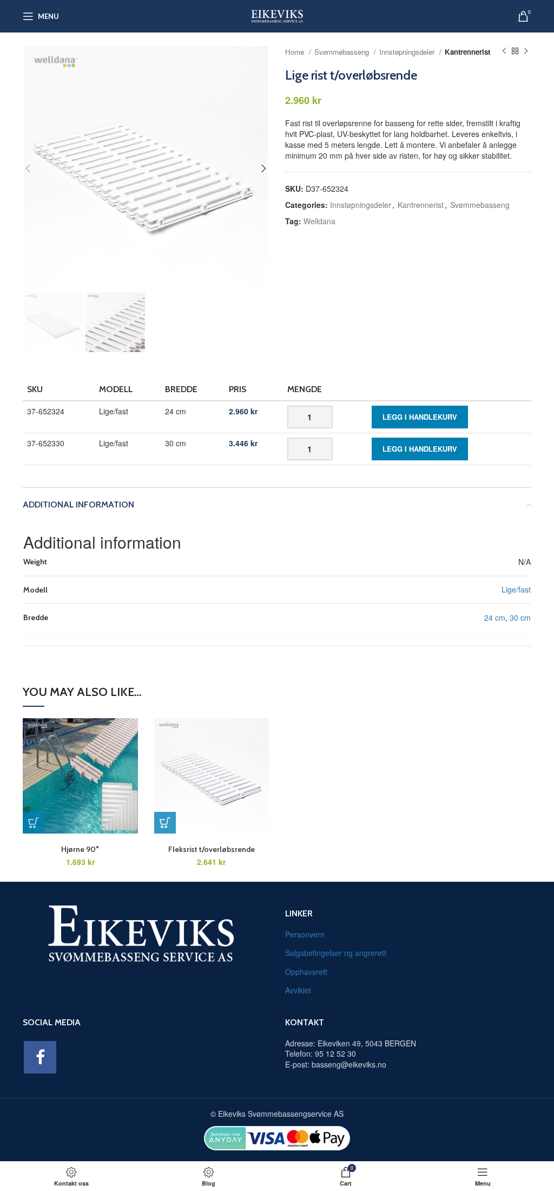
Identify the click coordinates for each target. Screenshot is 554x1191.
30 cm (520, 617)
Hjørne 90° (80, 849)
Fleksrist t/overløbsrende (211, 849)
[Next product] (525, 51)
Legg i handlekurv (419, 417)
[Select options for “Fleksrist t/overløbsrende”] (165, 823)
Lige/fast (516, 589)
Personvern (305, 934)
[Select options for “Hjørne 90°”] (33, 823)
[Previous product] (504, 51)
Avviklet (298, 990)
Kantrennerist (467, 52)
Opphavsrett (306, 971)
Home (295, 52)
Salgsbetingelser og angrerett (335, 952)
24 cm (494, 617)
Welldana (319, 221)
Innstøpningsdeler (408, 52)
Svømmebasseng (342, 52)
